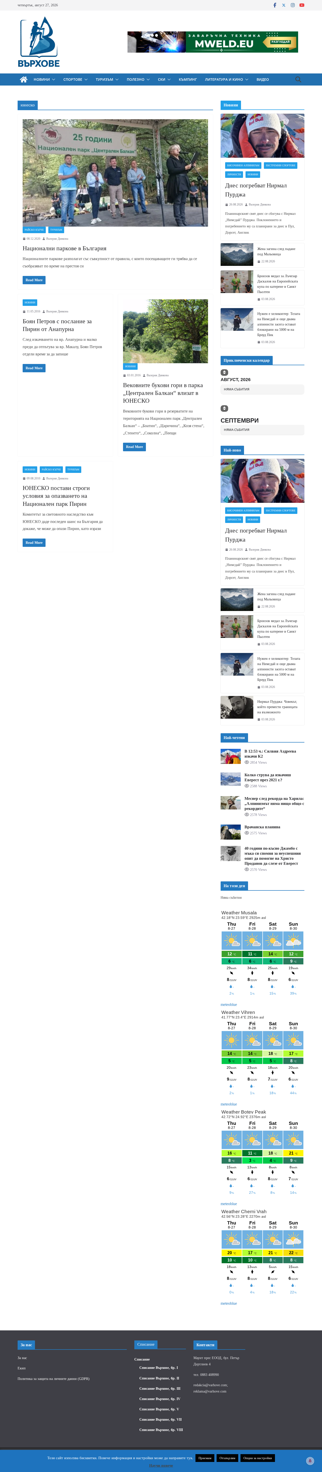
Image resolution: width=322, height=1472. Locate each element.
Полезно (135, 79)
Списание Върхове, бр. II (159, 1378)
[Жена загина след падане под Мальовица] (237, 255)
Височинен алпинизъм (243, 165)
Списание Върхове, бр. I (158, 1368)
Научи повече (161, 1465)
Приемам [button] (204, 1458)
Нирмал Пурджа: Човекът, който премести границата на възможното (277, 707)
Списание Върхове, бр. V (159, 1409)
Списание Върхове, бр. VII (160, 1419)
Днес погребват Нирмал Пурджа (256, 190)
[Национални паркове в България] (115, 173)
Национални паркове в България (64, 248)
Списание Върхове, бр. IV (159, 1399)
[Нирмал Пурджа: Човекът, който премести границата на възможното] (237, 710)
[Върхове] (24, 79)
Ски (161, 79)
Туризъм (104, 79)
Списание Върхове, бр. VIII (161, 1430)
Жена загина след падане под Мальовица (276, 251)
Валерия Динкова (57, 238)
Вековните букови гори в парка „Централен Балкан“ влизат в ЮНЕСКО (163, 393)
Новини (42, 79)
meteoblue (229, 1004)
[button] (52, 79)
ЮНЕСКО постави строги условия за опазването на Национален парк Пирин (56, 496)
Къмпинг (188, 79)
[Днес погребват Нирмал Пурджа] (262, 136)
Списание (142, 1359)
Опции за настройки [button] (258, 1458)
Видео (263, 79)
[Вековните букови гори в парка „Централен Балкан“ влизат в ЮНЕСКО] (165, 331)
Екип (22, 1368)
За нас (22, 1358)
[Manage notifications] (310, 1461)
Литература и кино (224, 79)
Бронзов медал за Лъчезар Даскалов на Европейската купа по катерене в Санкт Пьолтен (277, 284)
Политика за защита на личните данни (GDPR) (54, 1379)
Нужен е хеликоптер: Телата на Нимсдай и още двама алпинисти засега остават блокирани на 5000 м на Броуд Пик (278, 324)
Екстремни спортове (280, 165)
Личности (234, 174)
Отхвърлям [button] (227, 1458)
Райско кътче (34, 229)
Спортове (72, 79)
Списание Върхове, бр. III (159, 1389)
